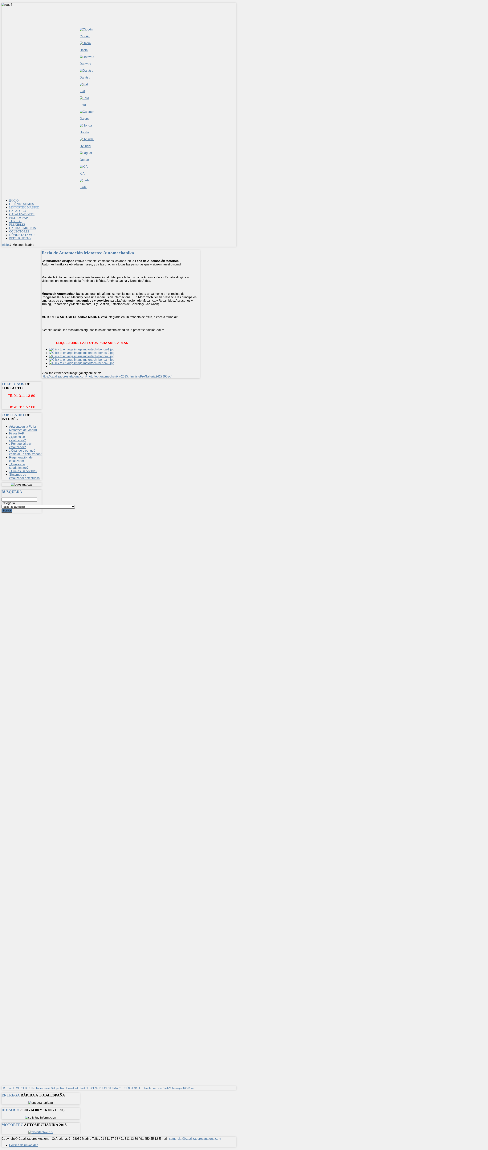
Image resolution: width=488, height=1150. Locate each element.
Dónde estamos (22, 234)
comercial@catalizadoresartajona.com (195, 1138)
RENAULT (136, 1088)
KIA (82, 173)
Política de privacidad (23, 1145)
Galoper (85, 118)
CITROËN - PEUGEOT (98, 1088)
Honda (84, 132)
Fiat (82, 91)
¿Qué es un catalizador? (17, 438)
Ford (83, 105)
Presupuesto (20, 238)
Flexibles (17, 224)
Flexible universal (40, 1088)
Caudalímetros (22, 228)
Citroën (85, 36)
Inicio (14, 200)
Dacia (84, 50)
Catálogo (17, 210)
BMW (115, 1088)
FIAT (4, 1088)
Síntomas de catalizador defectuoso (24, 476)
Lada (83, 187)
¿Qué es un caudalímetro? (18, 466)
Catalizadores (22, 214)
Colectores (19, 231)
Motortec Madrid (24, 207)
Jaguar (84, 159)
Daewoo (85, 63)
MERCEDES (23, 1088)
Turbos (15, 221)
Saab (166, 1088)
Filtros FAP (18, 217)
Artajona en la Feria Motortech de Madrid (23, 428)
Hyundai (85, 146)
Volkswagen (175, 1088)
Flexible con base (152, 1088)
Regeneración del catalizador (21, 459)
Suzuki (11, 1088)
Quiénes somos (21, 204)
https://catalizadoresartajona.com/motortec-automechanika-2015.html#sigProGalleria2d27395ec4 (107, 376)
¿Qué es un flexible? (23, 471)
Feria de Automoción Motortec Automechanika (88, 252)
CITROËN (124, 1088)
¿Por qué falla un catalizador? (20, 445)
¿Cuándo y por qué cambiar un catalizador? (25, 452)
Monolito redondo (69, 1088)
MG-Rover (188, 1088)
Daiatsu (85, 77)
